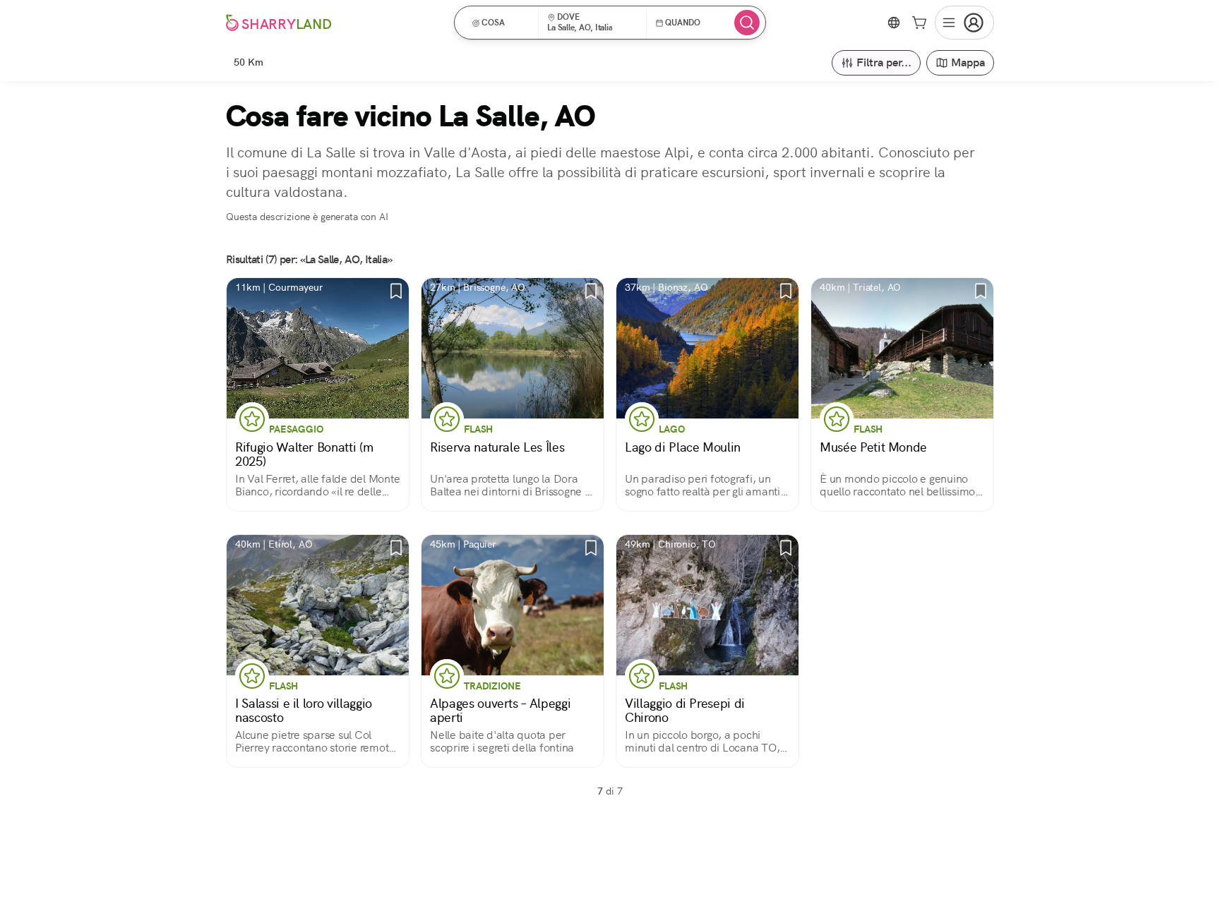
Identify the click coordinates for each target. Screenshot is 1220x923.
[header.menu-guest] (964, 23)
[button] (501, 22)
